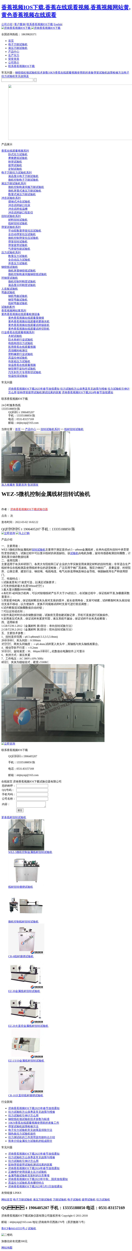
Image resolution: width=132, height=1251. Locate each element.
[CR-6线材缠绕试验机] (26, 953)
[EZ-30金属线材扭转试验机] (26, 988)
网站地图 (6, 1247)
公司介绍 (6, 24)
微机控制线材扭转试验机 (23, 921)
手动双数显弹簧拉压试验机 (24, 230)
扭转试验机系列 (11, 216)
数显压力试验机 (18, 256)
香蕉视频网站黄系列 (13, 310)
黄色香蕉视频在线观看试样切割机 (29, 328)
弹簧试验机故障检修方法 (109, 72)
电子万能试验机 (22, 1199)
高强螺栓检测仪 (18, 350)
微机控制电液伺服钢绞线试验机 (27, 274)
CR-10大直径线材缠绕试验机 (25, 1095)
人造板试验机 (9, 288)
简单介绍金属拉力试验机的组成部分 (30, 1140)
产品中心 (30, 429)
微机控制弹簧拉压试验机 (23, 237)
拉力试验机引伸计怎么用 (23, 1115)
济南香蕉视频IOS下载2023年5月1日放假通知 (35, 1186)
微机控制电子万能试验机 (23, 179)
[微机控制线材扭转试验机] (26, 919)
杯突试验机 (15, 161)
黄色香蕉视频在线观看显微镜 (26, 317)
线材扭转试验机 (18, 223)
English (58, 24)
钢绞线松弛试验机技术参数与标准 (29, 1119)
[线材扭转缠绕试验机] (26, 884)
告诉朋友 (33, 484)
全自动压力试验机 (19, 259)
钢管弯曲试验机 (18, 299)
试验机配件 (8, 306)
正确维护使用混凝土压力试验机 (27, 1171)
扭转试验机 (38, 549)
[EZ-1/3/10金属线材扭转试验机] (26, 1058)
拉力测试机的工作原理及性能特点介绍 (31, 1137)
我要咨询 (21, 484)
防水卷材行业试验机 (20, 339)
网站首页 (6, 1199)
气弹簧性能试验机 (19, 248)
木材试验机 (15, 335)
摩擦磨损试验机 (18, 158)
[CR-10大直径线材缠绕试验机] (26, 1092)
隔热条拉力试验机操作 (22, 1133)
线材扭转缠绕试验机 (20, 886)
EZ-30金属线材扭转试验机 (24, 991)
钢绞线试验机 (9, 266)
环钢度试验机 (9, 277)
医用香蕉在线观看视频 (22, 346)
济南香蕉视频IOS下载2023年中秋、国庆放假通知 (38, 1179)
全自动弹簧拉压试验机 (22, 234)
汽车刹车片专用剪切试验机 (24, 372)
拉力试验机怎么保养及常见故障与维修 (83, 388)
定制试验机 (15, 168)
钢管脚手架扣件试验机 (22, 368)
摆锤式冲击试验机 (19, 201)
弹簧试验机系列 (11, 227)
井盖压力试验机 (18, 263)
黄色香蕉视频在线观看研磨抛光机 (29, 321)
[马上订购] (23, 533)
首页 (11, 40)
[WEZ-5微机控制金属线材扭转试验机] (26, 849)
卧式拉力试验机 (18, 154)
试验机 (74, 553)
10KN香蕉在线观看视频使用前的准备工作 (33, 1122)
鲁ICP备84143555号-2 (14, 1228)
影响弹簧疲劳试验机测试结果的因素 (39, 392)
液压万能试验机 (42, 1199)
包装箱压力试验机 (19, 361)
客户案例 (19, 24)
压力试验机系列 (11, 252)
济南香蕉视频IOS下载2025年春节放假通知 (33, 388)
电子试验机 (74, 1199)
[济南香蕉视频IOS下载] (30, 27)
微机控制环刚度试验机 (22, 281)
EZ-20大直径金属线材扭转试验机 (28, 1025)
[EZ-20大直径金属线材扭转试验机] (26, 1023)
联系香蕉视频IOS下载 (39, 24)
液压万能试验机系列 (13, 183)
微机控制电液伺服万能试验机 (26, 187)
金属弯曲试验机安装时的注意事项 (29, 1175)
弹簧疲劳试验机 (18, 245)
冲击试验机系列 (11, 197)
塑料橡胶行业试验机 (20, 354)
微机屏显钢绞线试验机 (22, 270)
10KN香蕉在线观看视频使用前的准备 (71, 72)
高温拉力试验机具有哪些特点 (26, 1182)
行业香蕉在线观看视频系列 (17, 332)
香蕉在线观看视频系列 (15, 150)
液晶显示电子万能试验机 (23, 176)
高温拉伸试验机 (18, 357)
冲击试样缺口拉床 (19, 205)
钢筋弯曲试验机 (18, 296)
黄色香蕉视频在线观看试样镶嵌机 (29, 325)
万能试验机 (60, 1199)
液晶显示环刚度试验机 (22, 285)
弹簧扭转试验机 (18, 241)
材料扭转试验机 (18, 219)
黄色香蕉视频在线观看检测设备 (20, 314)
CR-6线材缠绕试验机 (21, 956)
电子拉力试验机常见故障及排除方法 (30, 1130)
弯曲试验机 (8, 292)
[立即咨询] (8, 533)
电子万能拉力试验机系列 (16, 172)
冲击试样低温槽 (18, 208)
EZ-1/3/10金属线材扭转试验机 (26, 1060)
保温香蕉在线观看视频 (22, 365)
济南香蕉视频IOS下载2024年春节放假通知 (87, 392)
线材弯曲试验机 (18, 303)
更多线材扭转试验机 (13, 817)
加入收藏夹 (8, 484)
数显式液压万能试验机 (22, 194)
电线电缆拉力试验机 (20, 343)
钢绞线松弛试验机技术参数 (31, 72)
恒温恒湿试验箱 (18, 375)
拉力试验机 (103, 1199)
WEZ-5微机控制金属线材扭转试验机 (30, 852)
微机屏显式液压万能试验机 (24, 190)
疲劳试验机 (15, 165)
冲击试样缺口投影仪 (20, 212)
